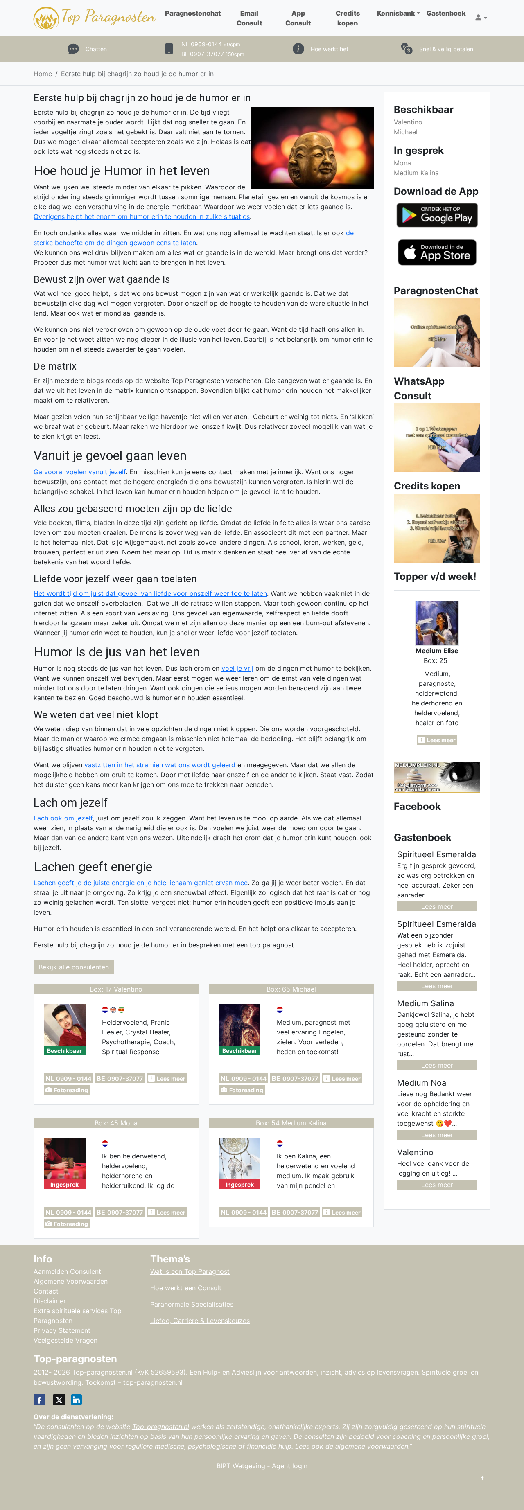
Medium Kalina (416, 173)
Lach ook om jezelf (63, 818)
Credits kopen (348, 18)
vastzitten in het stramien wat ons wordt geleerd (159, 765)
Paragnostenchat (193, 13)
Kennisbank (396, 13)
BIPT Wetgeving (241, 1466)
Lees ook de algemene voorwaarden (351, 1446)
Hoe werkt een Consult (185, 1288)
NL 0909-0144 (210, 44)
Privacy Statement (62, 1330)
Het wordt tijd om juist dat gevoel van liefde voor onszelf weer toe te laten (150, 593)
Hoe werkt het (329, 48)
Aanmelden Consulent (67, 1271)
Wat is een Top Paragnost (190, 1271)
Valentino (408, 122)
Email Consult (249, 18)
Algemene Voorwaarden (71, 1281)
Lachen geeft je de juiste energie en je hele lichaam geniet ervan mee (141, 883)
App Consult (298, 18)
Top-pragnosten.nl (160, 1426)
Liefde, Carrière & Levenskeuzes (200, 1320)
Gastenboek (446, 13)
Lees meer (437, 906)
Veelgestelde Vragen (65, 1340)
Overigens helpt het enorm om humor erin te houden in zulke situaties (142, 216)
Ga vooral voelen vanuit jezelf (80, 472)
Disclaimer (50, 1301)
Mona (402, 163)
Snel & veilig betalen (446, 48)
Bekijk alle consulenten (73, 967)
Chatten (96, 48)
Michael (406, 132)
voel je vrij (237, 668)
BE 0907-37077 (212, 53)
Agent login (289, 1466)
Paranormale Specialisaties (191, 1304)
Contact (46, 1291)
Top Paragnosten (108, 15)
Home (43, 74)
